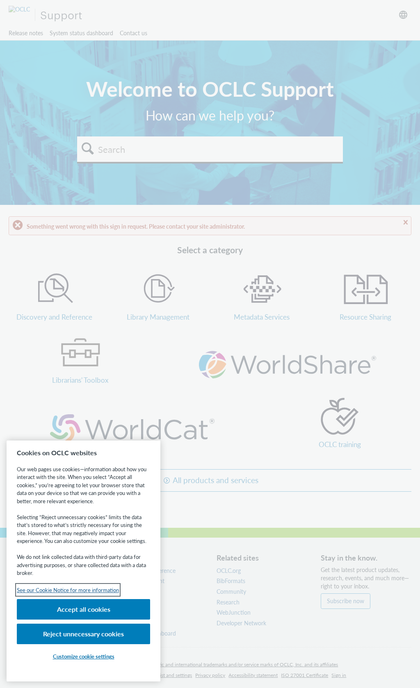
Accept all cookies (83, 609)
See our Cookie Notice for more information (68, 590)
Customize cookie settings (83, 656)
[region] (83, 561)
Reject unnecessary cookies (83, 633)
